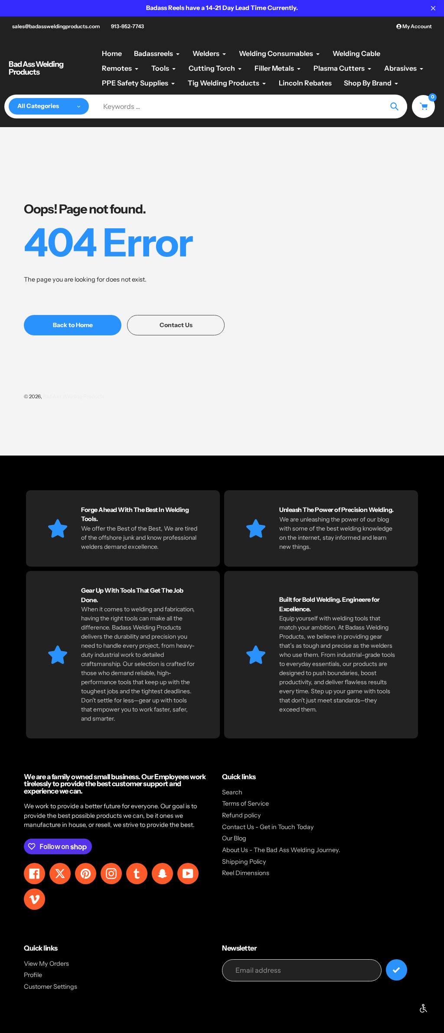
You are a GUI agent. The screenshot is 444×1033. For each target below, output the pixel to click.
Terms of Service (245, 803)
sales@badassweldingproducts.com (56, 26)
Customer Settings (50, 986)
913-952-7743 (127, 26)
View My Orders (46, 963)
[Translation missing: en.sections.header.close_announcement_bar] (433, 8)
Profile (33, 975)
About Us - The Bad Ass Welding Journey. (281, 850)
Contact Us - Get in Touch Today (268, 827)
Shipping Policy (244, 862)
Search (232, 792)
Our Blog (234, 838)
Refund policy (241, 815)
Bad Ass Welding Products (36, 68)
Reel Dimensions (245, 873)
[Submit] (396, 970)
